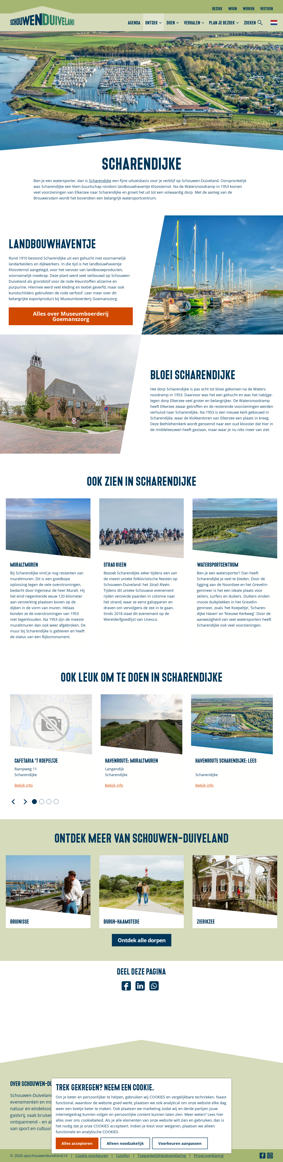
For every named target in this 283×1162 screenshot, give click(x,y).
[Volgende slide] (25, 801)
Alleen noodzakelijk (125, 1143)
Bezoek (217, 8)
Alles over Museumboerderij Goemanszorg (71, 316)
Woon (232, 8)
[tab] (34, 801)
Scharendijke (100, 180)
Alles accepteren (77, 1143)
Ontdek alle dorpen (142, 940)
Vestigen (266, 8)
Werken (248, 8)
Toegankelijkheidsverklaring (162, 1155)
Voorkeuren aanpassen (180, 1143)
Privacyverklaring (209, 1155)
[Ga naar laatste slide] (13, 801)
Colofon (123, 1155)
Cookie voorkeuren (91, 1155)
